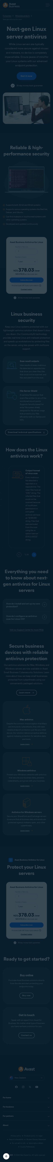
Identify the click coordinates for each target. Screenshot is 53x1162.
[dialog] (26, 581)
